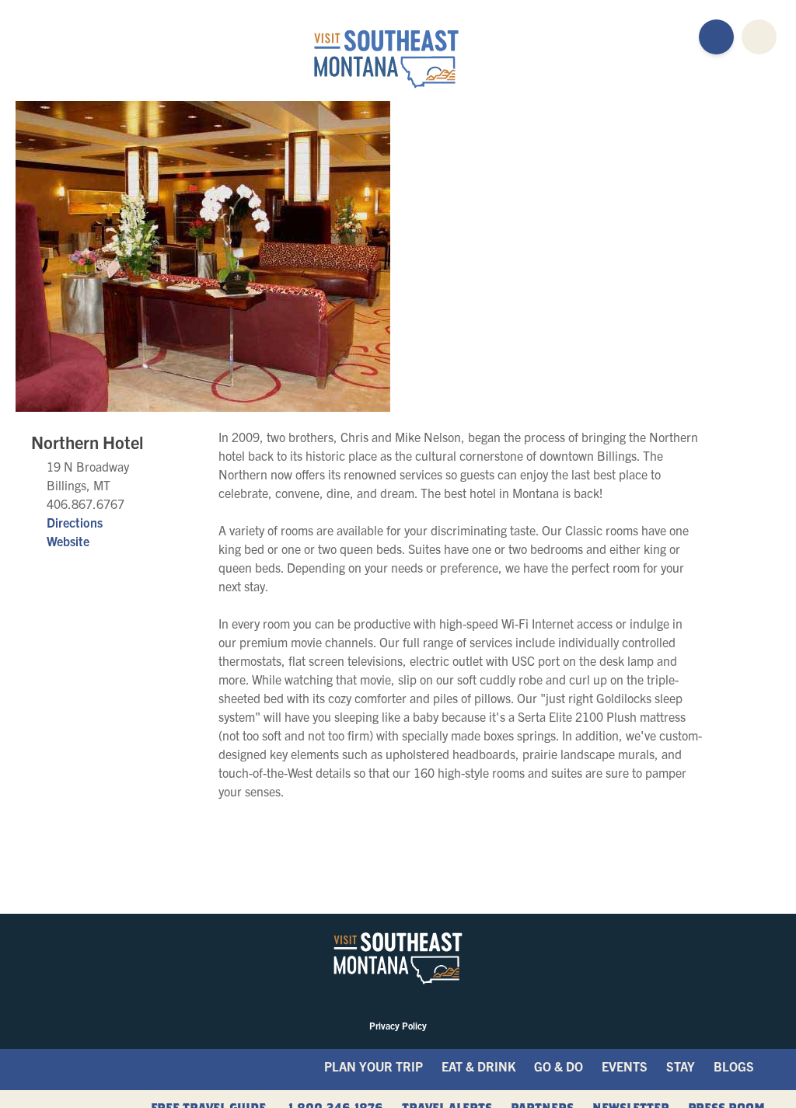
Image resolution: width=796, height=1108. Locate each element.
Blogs (734, 1066)
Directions (75, 522)
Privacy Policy (398, 1025)
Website (68, 541)
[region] (577, 256)
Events (625, 1066)
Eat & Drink (478, 1066)
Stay (680, 1066)
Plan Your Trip (373, 1066)
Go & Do (558, 1066)
